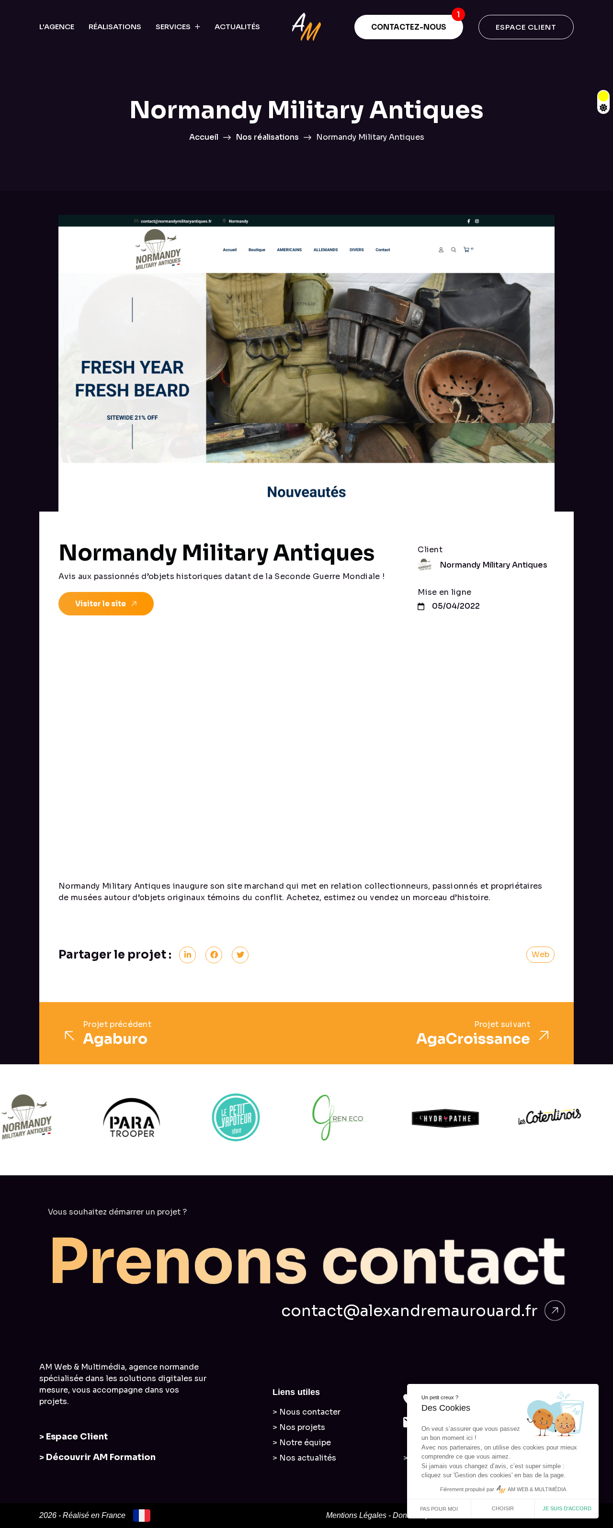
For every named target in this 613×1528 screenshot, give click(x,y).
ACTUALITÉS (237, 26)
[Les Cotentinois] (515, 1117)
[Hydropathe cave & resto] (411, 1117)
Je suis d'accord (567, 1508)
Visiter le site (100, 603)
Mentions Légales (356, 1515)
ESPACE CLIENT (526, 27)
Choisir (503, 1508)
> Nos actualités (304, 1458)
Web (540, 954)
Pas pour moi (439, 1509)
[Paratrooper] (97, 1117)
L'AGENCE (56, 26)
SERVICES (173, 26)
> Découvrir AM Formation (97, 1457)
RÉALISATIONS (115, 26)
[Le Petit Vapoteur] (202, 1117)
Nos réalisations (267, 137)
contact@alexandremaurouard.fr (409, 1310)
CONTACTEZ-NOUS (408, 27)
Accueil (203, 137)
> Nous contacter (306, 1412)
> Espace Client (73, 1436)
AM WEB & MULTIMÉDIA (537, 1489)
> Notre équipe (301, 1443)
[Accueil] (306, 26)
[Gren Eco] (307, 1117)
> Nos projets (298, 1427)
